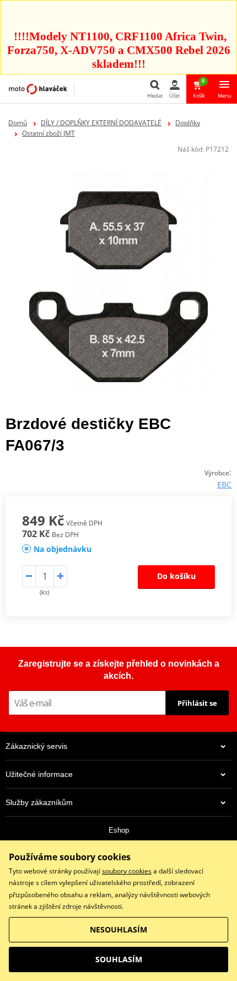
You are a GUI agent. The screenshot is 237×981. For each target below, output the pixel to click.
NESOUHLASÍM (118, 929)
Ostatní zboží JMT (48, 133)
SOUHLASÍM (118, 959)
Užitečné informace (39, 774)
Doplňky (187, 122)
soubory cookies (127, 871)
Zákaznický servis (36, 746)
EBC (224, 484)
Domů (17, 122)
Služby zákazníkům (39, 802)
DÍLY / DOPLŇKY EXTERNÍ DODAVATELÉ (101, 122)
